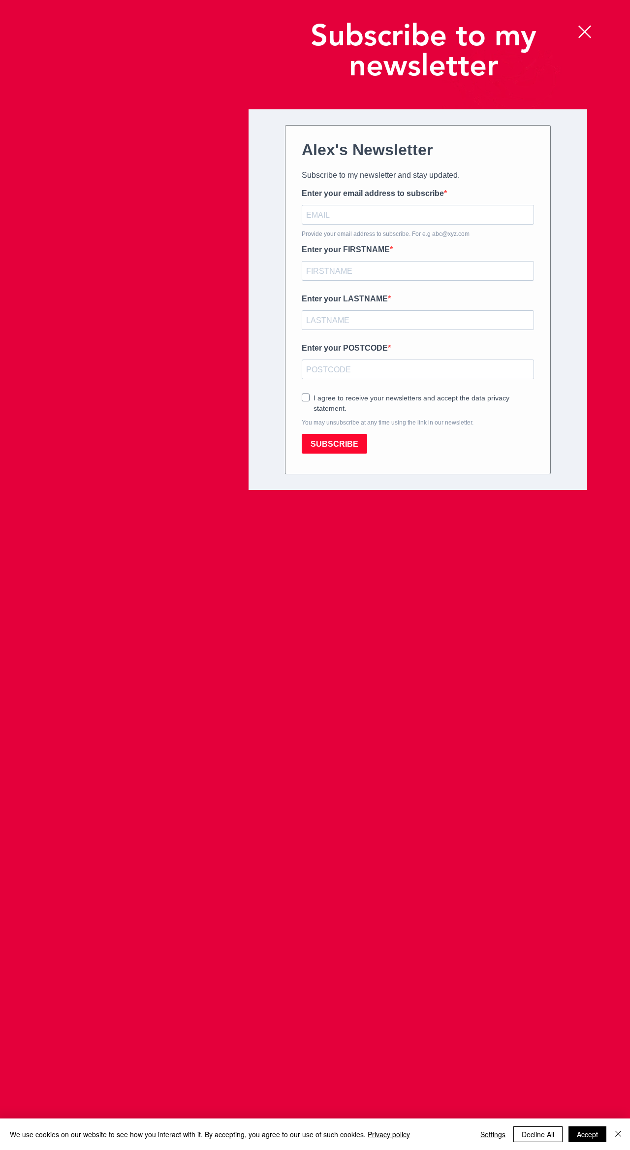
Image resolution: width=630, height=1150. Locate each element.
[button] (584, 31)
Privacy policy (389, 1134)
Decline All (538, 1134)
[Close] (618, 1134)
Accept (587, 1134)
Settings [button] (492, 1134)
